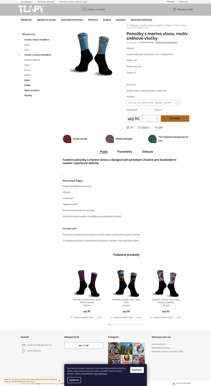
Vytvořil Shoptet (183, 383)
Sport (26, 50)
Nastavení (74, 380)
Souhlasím (137, 370)
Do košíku (175, 118)
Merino (27, 70)
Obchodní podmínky (46, 2)
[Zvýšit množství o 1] (156, 118)
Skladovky (28, 34)
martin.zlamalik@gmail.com (39, 345)
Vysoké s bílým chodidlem (36, 40)
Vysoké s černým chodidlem (37, 55)
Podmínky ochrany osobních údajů (73, 2)
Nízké (27, 80)
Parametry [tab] (125, 151)
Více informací (100, 374)
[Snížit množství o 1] (144, 118)
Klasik (27, 45)
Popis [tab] (104, 151)
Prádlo (27, 85)
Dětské (27, 75)
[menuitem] (26, 20)
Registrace (183, 2)
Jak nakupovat (26, 2)
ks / (84, 345)
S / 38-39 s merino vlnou (82, 317)
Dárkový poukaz (32, 90)
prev (65, 296)
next (188, 296)
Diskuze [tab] (147, 151)
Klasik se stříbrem (32, 60)
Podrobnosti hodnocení (166, 42)
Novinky (28, 95)
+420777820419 (34, 351)
